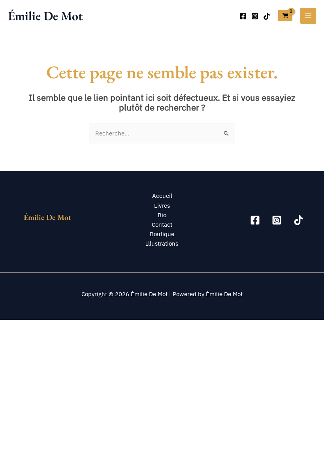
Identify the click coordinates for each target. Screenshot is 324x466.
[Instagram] (254, 16)
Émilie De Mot (45, 16)
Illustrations (162, 243)
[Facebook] (243, 16)
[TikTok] (266, 16)
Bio (162, 215)
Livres (162, 205)
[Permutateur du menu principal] (308, 16)
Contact (162, 224)
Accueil (162, 195)
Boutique (162, 234)
